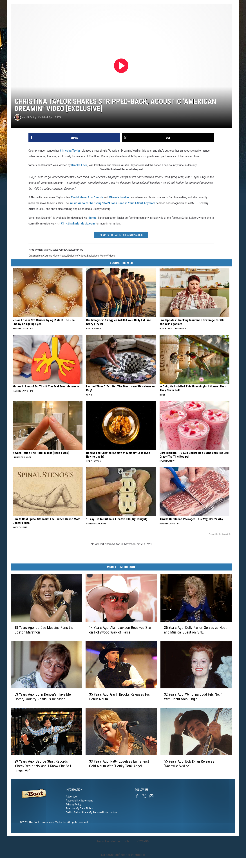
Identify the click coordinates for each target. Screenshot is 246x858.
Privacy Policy (73, 804)
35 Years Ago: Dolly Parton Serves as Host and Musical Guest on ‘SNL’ (195, 629)
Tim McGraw (79, 197)
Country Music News (54, 255)
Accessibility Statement (79, 800)
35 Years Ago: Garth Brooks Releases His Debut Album (119, 696)
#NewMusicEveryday (55, 249)
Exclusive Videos (76, 255)
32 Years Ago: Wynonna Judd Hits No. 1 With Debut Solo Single (193, 696)
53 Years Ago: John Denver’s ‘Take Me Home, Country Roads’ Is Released (42, 696)
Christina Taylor (70, 150)
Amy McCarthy (29, 117)
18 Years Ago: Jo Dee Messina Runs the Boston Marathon (43, 629)
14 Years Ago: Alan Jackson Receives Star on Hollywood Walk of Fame (120, 629)
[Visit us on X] (145, 796)
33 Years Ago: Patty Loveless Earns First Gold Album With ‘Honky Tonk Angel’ (119, 763)
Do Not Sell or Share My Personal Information (91, 812)
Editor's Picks (75, 249)
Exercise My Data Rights (79, 808)
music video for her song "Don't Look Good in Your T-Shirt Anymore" (113, 203)
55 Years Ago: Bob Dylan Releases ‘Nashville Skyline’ (189, 763)
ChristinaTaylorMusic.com (78, 223)
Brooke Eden (79, 165)
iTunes (92, 217)
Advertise (71, 796)
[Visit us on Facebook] (138, 796)
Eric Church (95, 197)
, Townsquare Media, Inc (52, 822)
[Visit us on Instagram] (152, 796)
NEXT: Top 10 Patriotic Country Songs (121, 234)
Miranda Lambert (119, 197)
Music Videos (107, 255)
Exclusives (93, 255)
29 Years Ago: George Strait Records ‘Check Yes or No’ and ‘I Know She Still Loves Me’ (42, 766)
